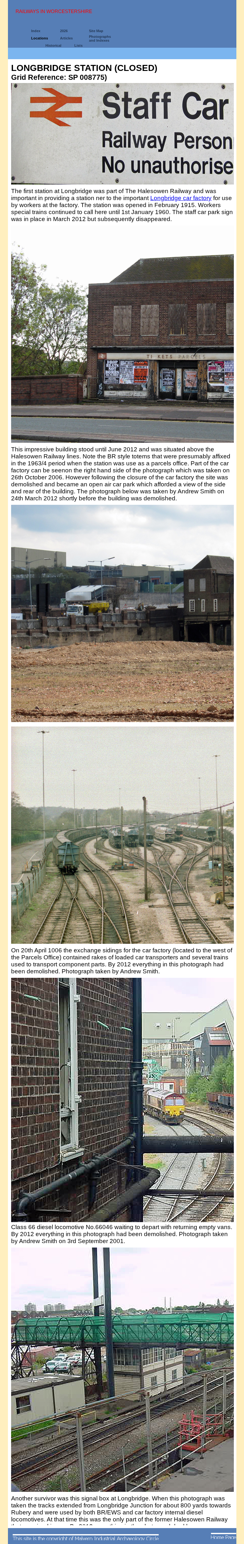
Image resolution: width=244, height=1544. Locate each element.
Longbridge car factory (181, 198)
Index (35, 31)
